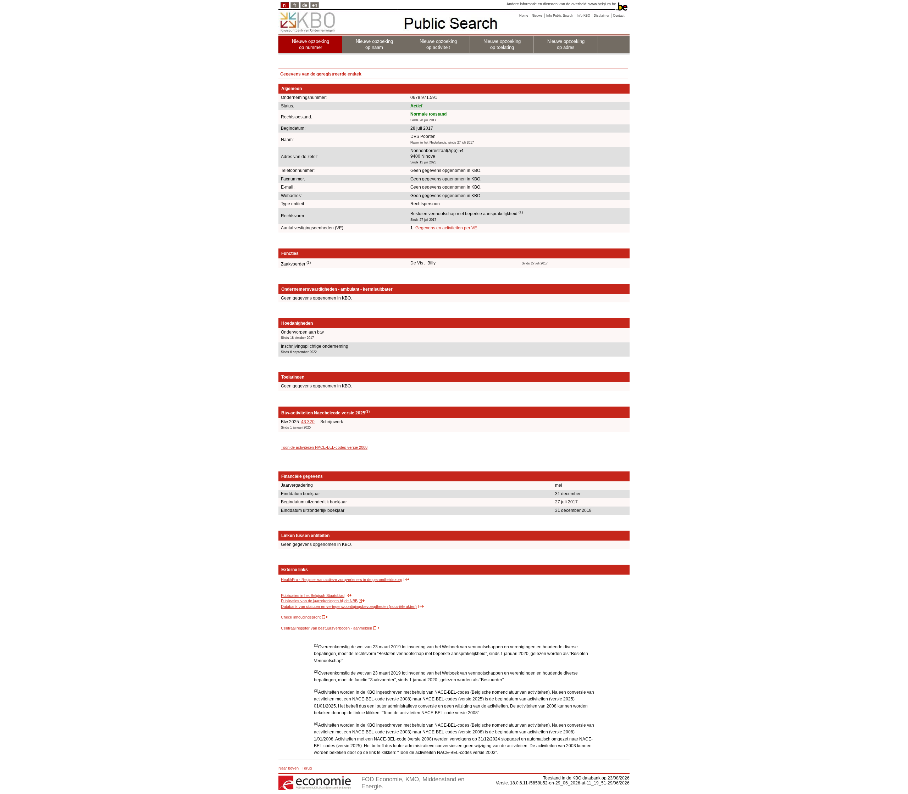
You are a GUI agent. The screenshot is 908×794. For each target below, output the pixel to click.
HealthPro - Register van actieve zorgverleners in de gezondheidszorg (341, 579)
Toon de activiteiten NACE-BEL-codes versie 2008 (324, 447)
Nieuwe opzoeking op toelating (502, 44)
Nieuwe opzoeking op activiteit (438, 44)
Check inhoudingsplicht (301, 617)
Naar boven (288, 768)
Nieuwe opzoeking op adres (566, 44)
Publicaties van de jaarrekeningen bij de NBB (319, 601)
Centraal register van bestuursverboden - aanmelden (326, 628)
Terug (307, 768)
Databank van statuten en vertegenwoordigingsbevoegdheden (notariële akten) (349, 606)
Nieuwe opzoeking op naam (374, 44)
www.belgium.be (602, 4)
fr (294, 5)
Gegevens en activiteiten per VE (446, 227)
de (304, 5)
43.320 (308, 421)
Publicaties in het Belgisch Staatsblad (312, 595)
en (314, 5)
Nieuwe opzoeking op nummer (310, 44)
